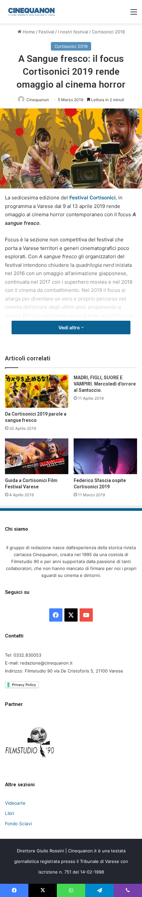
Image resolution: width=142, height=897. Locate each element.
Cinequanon (37, 99)
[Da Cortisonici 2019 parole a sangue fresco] (36, 391)
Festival (46, 31)
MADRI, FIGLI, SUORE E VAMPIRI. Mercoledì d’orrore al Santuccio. (105, 384)
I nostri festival (73, 31)
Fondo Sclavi (18, 823)
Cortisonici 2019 (108, 31)
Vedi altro (69, 327)
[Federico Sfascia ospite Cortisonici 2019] (105, 456)
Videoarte (15, 803)
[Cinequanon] (31, 12)
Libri (9, 813)
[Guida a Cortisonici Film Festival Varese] (36, 456)
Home (28, 31)
